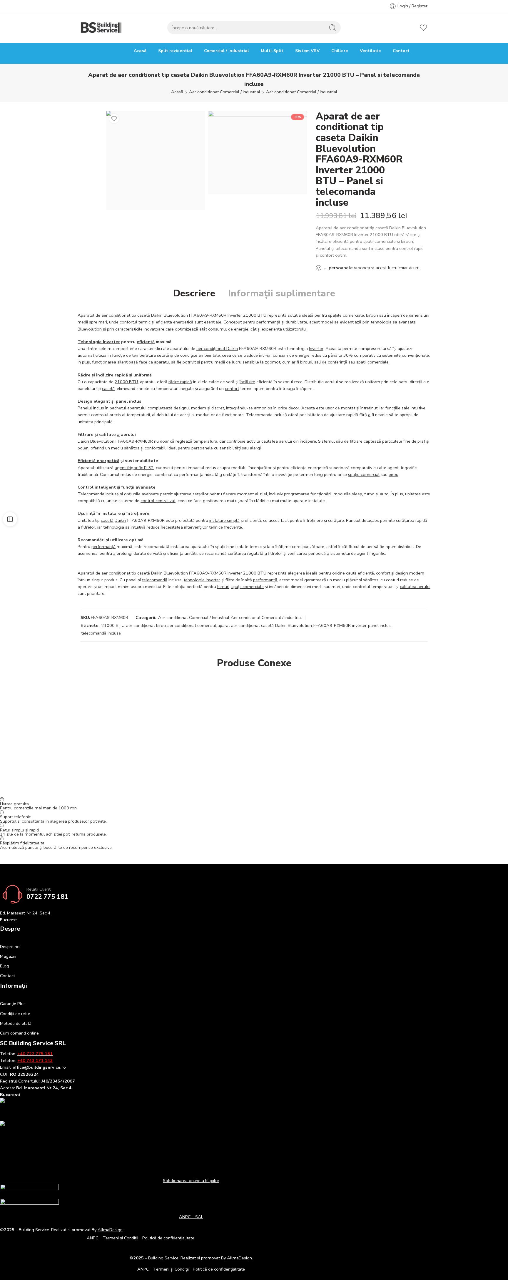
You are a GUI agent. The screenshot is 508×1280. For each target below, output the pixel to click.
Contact (401, 51)
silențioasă (127, 362)
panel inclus (128, 401)
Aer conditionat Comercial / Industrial (224, 92)
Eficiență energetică (98, 461)
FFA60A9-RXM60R (332, 625)
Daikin (157, 315)
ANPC (92, 1238)
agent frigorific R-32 (134, 468)
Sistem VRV (307, 51)
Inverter (235, 315)
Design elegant (94, 401)
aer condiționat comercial (191, 625)
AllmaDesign (239, 1258)
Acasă (140, 51)
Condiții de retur (15, 1014)
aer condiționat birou (146, 625)
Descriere (194, 293)
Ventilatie (370, 51)
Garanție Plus (13, 1004)
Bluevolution (176, 315)
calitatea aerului (276, 441)
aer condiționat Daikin (217, 348)
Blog (4, 966)
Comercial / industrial (226, 51)
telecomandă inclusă (101, 633)
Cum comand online (19, 1033)
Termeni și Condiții (120, 1238)
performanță (268, 322)
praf (421, 441)
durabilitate (296, 322)
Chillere (339, 51)
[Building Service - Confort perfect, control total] (101, 28)
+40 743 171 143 (35, 1060)
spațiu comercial (364, 474)
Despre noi (10, 946)
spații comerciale (372, 362)
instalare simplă (224, 520)
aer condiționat (115, 315)
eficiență (146, 342)
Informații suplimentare (281, 293)
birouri (372, 315)
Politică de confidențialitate (168, 1238)
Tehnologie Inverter (99, 342)
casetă (143, 315)
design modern (409, 573)
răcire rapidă (180, 382)
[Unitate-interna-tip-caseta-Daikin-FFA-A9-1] (257, 153)
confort (232, 388)
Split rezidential (175, 51)
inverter (359, 625)
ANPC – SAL (191, 1217)
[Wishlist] (114, 118)
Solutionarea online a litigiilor (191, 1180)
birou (393, 474)
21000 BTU (254, 315)
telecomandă (154, 580)
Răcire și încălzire (95, 375)
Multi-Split (272, 51)
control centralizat (158, 501)
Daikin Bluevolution (293, 625)
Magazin (8, 956)
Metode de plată (15, 1023)
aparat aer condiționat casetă (246, 625)
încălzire (247, 382)
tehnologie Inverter (202, 580)
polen (83, 448)
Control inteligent (97, 487)
